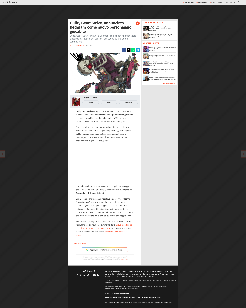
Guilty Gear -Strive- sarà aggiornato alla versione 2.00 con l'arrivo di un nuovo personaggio (160, 28)
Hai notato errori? (80, 243)
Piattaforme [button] (189, 2)
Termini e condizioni (134, 286)
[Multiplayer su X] (80, 275)
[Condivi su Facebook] (124, 50)
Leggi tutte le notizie (169, 83)
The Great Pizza (143, 298)
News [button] (213, 2)
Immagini (128, 102)
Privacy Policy (123, 286)
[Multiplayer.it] (9, 2)
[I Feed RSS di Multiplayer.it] (98, 275)
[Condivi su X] (128, 50)
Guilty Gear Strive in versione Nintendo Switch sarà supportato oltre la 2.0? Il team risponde (161, 35)
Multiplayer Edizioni (155, 298)
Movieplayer (117, 298)
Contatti (155, 286)
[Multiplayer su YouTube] (94, 275)
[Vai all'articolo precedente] (243, 154)
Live (226, 2)
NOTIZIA (72, 45)
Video (220, 2)
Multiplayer (108, 298)
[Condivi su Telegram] (138, 50)
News (91, 102)
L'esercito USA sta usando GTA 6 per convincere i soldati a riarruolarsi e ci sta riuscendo (161, 63)
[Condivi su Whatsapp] (133, 50)
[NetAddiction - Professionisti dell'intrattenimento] (121, 294)
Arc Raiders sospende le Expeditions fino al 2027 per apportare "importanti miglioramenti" (161, 71)
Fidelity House (133, 298)
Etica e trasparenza (146, 286)
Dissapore (125, 298)
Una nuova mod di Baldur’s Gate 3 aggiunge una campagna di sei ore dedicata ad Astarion (162, 78)
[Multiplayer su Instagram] (84, 275)
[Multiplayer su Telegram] (87, 275)
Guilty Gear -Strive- (90, 97)
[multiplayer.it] (87, 271)
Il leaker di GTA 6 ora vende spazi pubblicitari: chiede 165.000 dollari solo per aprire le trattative (162, 48)
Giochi (232, 2)
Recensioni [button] (202, 2)
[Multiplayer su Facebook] (77, 275)
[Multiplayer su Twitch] (91, 275)
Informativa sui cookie (111, 286)
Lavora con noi (163, 286)
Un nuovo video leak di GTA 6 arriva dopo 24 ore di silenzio (162, 56)
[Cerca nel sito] (239, 2)
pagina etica (124, 259)
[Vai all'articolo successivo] (2, 154)
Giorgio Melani (80, 45)
